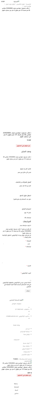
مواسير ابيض (27, 6)
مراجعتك (28, 247)
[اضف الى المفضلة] (30, 380)
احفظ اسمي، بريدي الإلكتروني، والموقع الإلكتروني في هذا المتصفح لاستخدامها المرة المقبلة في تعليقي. (17, 285)
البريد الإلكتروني (26, 273)
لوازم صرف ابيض (10, 4)
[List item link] (16, 313)
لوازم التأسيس (20, 4)
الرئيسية (28, 4)
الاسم (29, 266)
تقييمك (28, 241)
